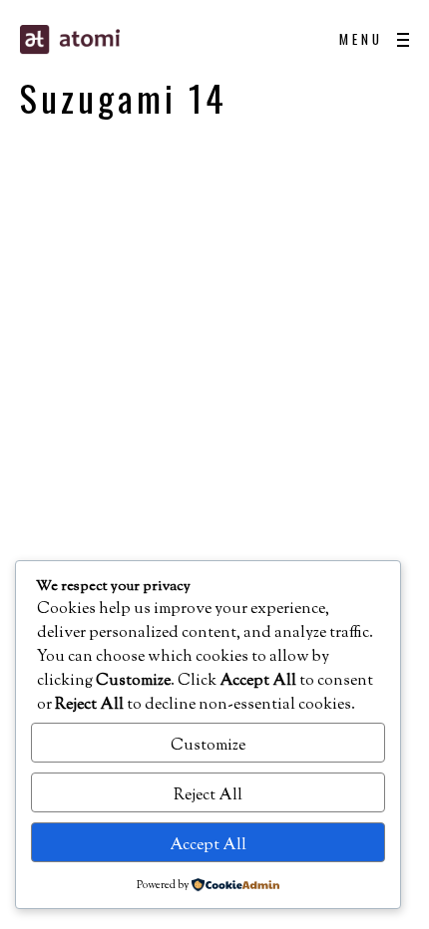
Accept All (208, 845)
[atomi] (119, 40)
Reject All (208, 795)
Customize (208, 746)
